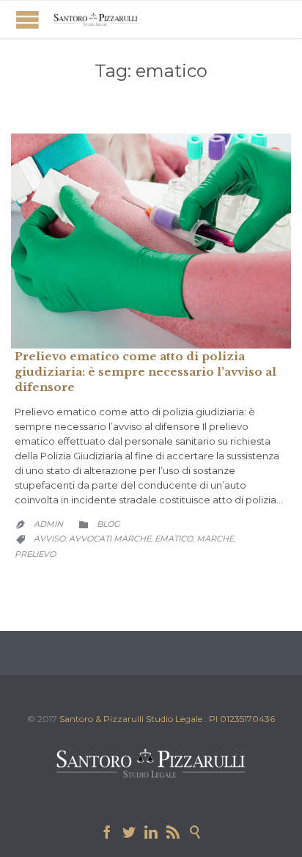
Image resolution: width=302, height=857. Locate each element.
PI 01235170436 (242, 718)
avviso (49, 538)
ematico (174, 538)
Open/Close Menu (27, 19)
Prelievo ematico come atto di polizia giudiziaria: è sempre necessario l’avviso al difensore (145, 371)
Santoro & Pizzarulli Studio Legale (130, 718)
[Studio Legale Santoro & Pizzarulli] (95, 19)
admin (48, 524)
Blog (108, 524)
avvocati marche (110, 538)
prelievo (35, 554)
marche (215, 538)
